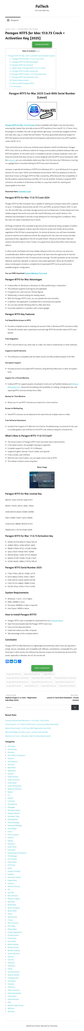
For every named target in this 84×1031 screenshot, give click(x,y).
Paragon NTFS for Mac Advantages (23, 62)
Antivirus (11, 764)
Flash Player (12, 862)
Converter (11, 801)
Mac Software (34, 29)
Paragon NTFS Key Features (21, 65)
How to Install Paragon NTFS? (21, 83)
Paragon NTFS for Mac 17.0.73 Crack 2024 (26, 58)
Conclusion (15, 86)
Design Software (14, 813)
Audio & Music (13, 776)
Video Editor (12, 996)
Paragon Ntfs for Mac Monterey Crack (17, 682)
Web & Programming (15, 1005)
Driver (10, 831)
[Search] (75, 707)
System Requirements (19, 80)
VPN (9, 1002)
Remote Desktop (14, 950)
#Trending (11, 746)
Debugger (11, 807)
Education (11, 843)
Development (13, 819)
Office (10, 914)
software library (57, 620)
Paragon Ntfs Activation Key (32, 674)
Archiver (11, 773)
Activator (11, 752)
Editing (10, 840)
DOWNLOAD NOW (42, 44)
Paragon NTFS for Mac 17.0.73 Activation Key (27, 74)
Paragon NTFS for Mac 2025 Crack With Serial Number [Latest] (30, 55)
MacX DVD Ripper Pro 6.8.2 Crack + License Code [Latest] (26, 732)
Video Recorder (13, 999)
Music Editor (12, 910)
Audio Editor (12, 782)
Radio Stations (13, 944)
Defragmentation (14, 810)
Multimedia (12, 904)
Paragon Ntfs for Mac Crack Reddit (42, 678)
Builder (10, 792)
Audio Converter (14, 779)
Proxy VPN (11, 941)
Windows (11, 1011)
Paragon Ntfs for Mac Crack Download (18, 678)
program (11, 160)
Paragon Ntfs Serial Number (67, 686)
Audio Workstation (14, 786)
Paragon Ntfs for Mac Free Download (65, 678)
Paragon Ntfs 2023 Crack (14, 674)
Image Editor (12, 880)
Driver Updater (13, 834)
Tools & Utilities (13, 975)
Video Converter (14, 990)
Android (10, 758)
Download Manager (15, 825)
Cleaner (10, 798)
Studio (10, 968)
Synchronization (13, 971)
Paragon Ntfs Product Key (48, 686)
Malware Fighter (14, 898)
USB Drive (11, 987)
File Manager (12, 856)
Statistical (11, 965)
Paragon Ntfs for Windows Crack (64, 682)
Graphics (11, 874)
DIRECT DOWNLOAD (42, 668)
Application (12, 770)
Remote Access (13, 947)
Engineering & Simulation (17, 853)
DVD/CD (11, 837)
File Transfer (12, 859)
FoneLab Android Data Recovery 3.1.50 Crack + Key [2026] (27, 720)
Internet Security (14, 886)
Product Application (15, 932)
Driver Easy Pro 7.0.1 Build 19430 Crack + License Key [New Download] (31, 724)
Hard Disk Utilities (23, 29)
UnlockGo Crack (24, 191)
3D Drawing (12, 749)
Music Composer (14, 907)
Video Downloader (14, 993)
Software (11, 962)
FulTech (42, 6)
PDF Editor (12, 926)
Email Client (12, 847)
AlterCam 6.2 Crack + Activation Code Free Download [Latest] (28, 736)
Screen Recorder (14, 953)
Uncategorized (13, 978)
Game (10, 868)
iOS (9, 889)
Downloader (12, 828)
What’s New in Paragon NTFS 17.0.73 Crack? (27, 68)
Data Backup (12, 804)
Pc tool (10, 920)
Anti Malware (13, 761)
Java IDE (11, 892)
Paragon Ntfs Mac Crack (31, 686)
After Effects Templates (16, 755)
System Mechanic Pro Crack (36, 273)
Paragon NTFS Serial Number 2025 (23, 77)
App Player (12, 767)
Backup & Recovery (15, 789)
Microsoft (11, 901)
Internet (11, 883)
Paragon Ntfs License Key (14, 686)
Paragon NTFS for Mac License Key (23, 71)
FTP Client (11, 865)
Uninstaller (12, 981)
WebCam (11, 1008)
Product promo (13, 935)
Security (11, 956)
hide (37, 51)
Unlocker (11, 984)
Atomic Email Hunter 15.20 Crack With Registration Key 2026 (28, 728)
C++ (9, 795)
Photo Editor (12, 929)
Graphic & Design (14, 871)
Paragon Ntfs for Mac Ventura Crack (41, 682)
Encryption (11, 849)
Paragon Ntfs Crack (48, 674)
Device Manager (14, 822)
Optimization (12, 917)
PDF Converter (13, 923)
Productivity (12, 938)
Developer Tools (13, 816)
